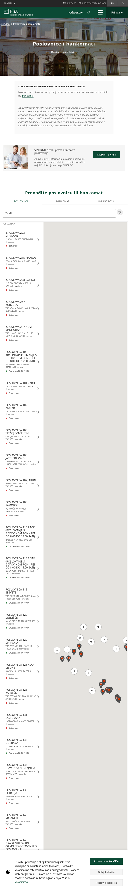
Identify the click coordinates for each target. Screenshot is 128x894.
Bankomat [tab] (62, 201)
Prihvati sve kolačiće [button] (106, 861)
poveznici (28, 95)
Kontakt (71, 3)
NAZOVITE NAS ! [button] (106, 154)
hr (112, 3)
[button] (124, 854)
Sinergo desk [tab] (105, 201)
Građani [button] (8, 3)
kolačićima (21, 882)
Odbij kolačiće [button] (106, 872)
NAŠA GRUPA (75, 12)
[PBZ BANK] (18, 12)
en (123, 3)
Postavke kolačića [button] (106, 882)
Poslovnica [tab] (21, 201)
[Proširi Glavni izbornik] (100, 12)
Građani (5, 24)
